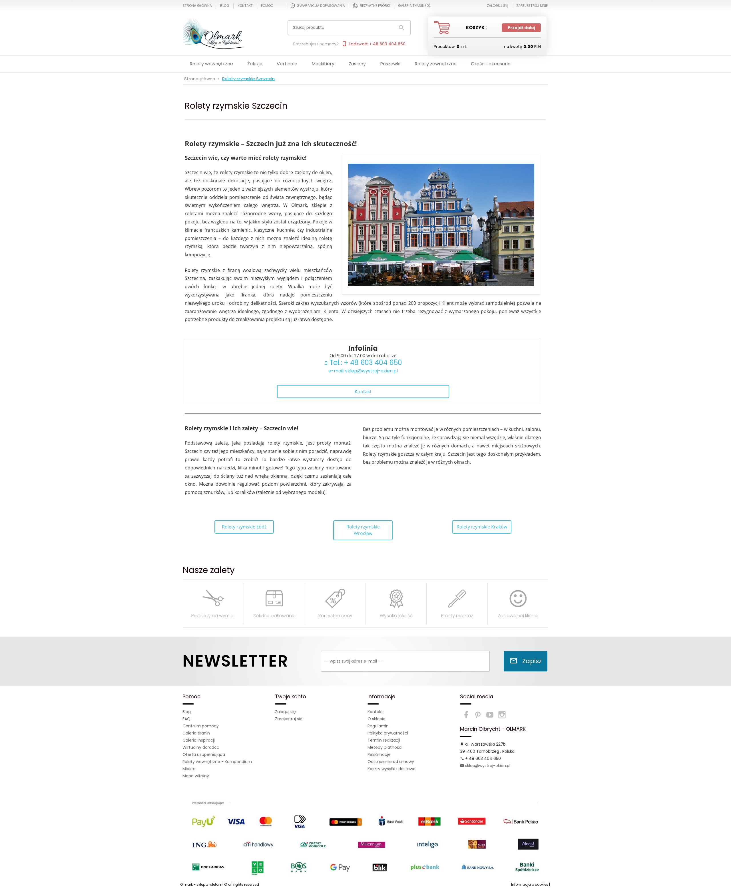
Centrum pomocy (200, 726)
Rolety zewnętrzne (436, 63)
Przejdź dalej (521, 28)
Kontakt (245, 5)
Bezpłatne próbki (375, 5)
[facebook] (466, 715)
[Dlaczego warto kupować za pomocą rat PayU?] (365, 836)
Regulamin (378, 726)
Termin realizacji (383, 740)
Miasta (189, 769)
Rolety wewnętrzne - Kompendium (217, 761)
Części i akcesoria (491, 63)
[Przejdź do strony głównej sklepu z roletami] (219, 33)
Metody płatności (384, 747)
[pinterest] (478, 715)
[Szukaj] (401, 27)
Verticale (287, 63)
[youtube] (490, 715)
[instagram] (502, 715)
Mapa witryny (195, 776)
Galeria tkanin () (414, 5)
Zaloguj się (285, 712)
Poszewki (390, 63)
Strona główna (197, 5)
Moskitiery (323, 63)
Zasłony (357, 63)
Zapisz (531, 661)
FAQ (186, 719)
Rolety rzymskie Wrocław (363, 530)
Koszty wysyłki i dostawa (391, 769)
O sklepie (376, 719)
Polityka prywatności (387, 733)
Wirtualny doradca (200, 747)
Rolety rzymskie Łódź (244, 527)
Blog (224, 5)
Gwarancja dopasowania (321, 5)
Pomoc (267, 5)
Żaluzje (254, 63)
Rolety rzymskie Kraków (482, 527)
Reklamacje (379, 754)
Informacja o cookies (529, 884)
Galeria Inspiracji (198, 740)
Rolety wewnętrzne (211, 63)
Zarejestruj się (288, 719)
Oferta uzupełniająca (203, 754)
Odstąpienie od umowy (390, 761)
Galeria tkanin (196, 733)
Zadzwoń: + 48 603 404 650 (376, 44)
